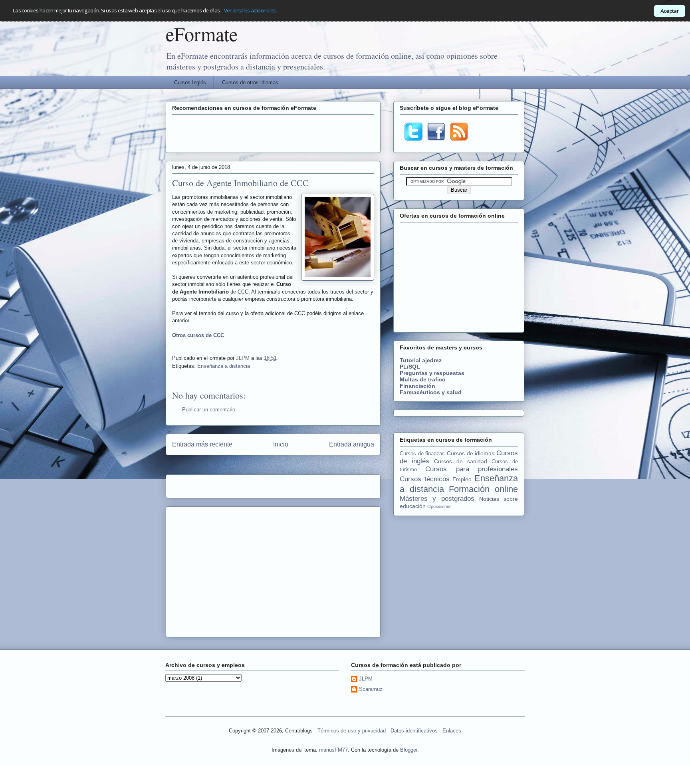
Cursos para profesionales (471, 469)
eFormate (202, 33)
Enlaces (451, 731)
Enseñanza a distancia (223, 366)
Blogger (408, 750)
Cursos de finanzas (422, 453)
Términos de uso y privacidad (351, 731)
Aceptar (669, 10)
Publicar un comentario (208, 410)
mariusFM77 (333, 750)
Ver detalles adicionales (250, 10)
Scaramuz (371, 689)
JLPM (243, 358)
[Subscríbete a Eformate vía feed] (459, 138)
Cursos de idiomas (470, 453)
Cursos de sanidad (460, 461)
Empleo (462, 479)
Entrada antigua (351, 444)
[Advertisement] (273, 133)
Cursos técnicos (425, 479)
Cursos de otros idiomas (250, 82)
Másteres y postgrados (437, 498)
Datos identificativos (414, 731)
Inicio (280, 444)
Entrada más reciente (202, 444)
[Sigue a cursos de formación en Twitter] (413, 138)
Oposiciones (439, 506)
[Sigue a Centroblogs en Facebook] (436, 138)
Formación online (483, 489)
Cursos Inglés (190, 82)
